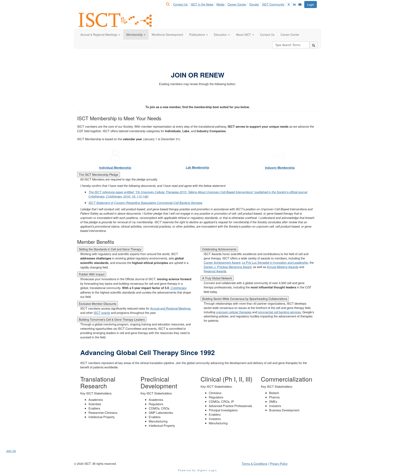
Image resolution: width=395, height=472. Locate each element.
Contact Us (180, 4)
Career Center (237, 4)
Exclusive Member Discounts (97, 304)
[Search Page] (168, 4)
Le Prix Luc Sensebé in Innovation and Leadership (275, 262)
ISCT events (102, 312)
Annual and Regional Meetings (170, 308)
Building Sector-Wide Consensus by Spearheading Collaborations (244, 299)
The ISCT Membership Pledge (98, 174)
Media (220, 4)
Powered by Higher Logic (197, 470)
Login (310, 4)
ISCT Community (273, 4)
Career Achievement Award (222, 262)
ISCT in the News (202, 4)
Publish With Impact (92, 274)
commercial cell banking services (279, 312)
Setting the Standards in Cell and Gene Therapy (110, 249)
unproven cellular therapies (233, 312)
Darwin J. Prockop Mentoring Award (227, 267)
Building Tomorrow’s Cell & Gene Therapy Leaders (112, 319)
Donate (254, 4)
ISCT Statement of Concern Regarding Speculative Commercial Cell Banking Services (145, 202)
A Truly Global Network (217, 278)
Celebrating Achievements (219, 249)
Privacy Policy (279, 464)
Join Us (11, 451)
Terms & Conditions (254, 464)
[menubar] (234, 3)
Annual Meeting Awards (282, 267)
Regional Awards (215, 271)
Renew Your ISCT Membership (197, 95)
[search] (313, 44)
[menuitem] (169, 3)
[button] (100, 34)
